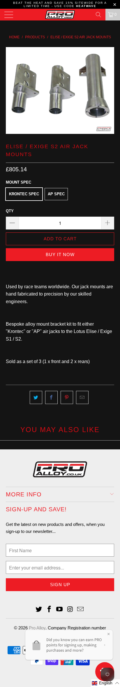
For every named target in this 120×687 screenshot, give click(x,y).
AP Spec (56, 194)
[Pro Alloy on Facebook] (49, 609)
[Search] (98, 14)
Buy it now (60, 254)
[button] (105, 683)
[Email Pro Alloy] (80, 609)
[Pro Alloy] (60, 14)
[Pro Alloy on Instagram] (70, 609)
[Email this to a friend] (82, 397)
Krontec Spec (24, 194)
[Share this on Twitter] (36, 397)
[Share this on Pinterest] (67, 397)
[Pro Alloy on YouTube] (59, 609)
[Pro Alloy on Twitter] (39, 609)
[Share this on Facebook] (51, 397)
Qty (10, 211)
